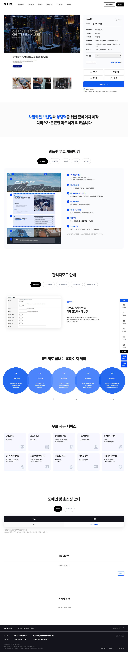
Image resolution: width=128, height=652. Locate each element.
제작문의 (40, 4)
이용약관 (111, 648)
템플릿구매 (21, 4)
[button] (123, 627)
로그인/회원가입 (109, 4)
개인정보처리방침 (120, 648)
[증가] (95, 62)
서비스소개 (31, 4)
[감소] (87, 62)
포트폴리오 (49, 4)
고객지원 (68, 4)
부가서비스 (59, 4)
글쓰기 (120, 573)
